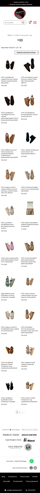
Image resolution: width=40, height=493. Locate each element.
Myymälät (6, 481)
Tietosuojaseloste (32, 481)
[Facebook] (31, 467)
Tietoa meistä (24, 477)
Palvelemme (12, 477)
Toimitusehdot (18, 481)
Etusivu (10, 35)
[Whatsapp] (32, 461)
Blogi (3, 477)
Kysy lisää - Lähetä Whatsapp (16, 461)
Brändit (34, 477)
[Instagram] (35, 467)
